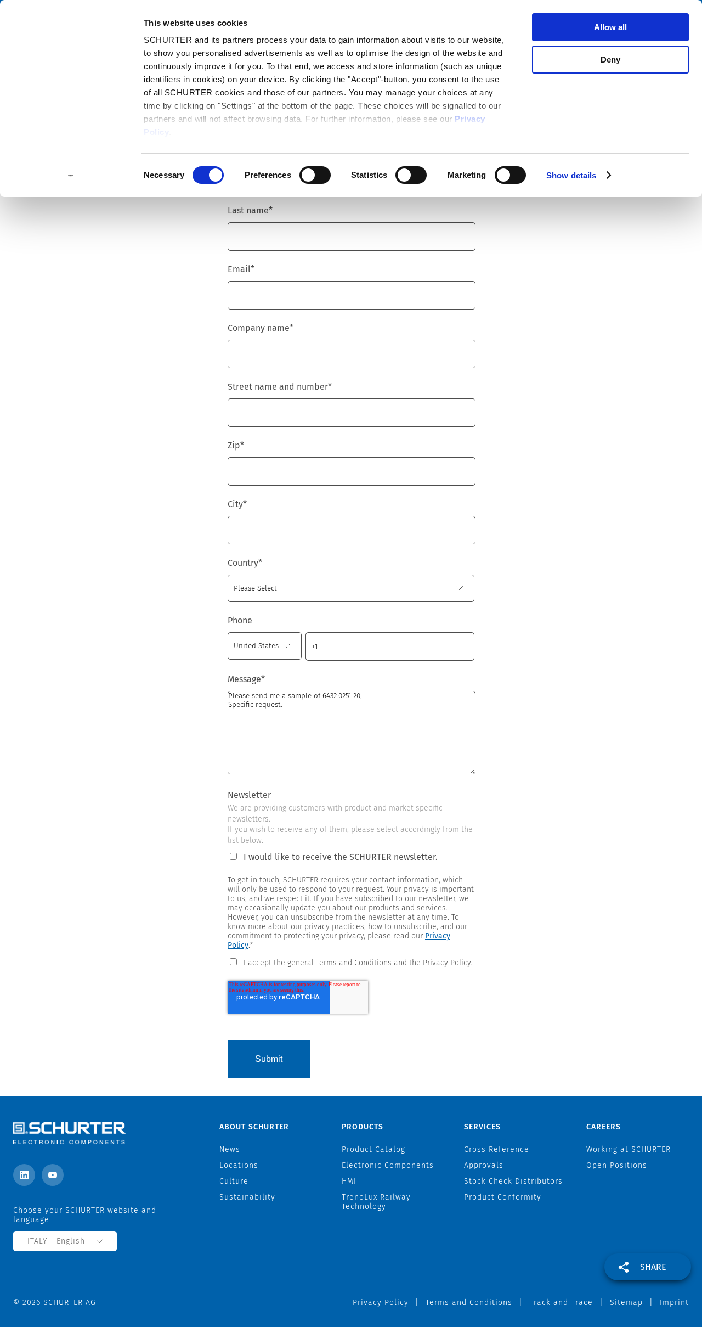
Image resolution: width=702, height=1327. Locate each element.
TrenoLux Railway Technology (376, 1202)
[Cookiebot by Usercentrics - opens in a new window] (71, 175)
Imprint (674, 1302)
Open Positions (616, 1165)
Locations (238, 1165)
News (229, 1149)
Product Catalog (373, 1149)
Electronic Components (388, 1165)
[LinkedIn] (24, 1175)
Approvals (483, 1165)
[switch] (315, 175)
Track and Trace (561, 1302)
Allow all (610, 27)
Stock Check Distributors (513, 1181)
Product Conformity (502, 1197)
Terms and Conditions (469, 1302)
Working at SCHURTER (628, 1149)
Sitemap (626, 1302)
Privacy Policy (381, 1302)
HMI (349, 1181)
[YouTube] (53, 1175)
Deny (610, 59)
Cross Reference (496, 1149)
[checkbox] (351, 962)
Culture (233, 1181)
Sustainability (247, 1197)
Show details (571, 175)
